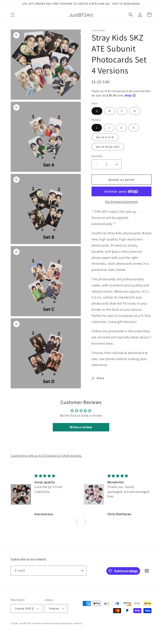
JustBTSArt (25, 623)
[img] (55, 475)
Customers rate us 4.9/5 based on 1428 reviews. (46, 455)
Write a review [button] (81, 427)
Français (54, 608)
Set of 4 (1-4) (105, 137)
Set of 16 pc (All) (108, 147)
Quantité (97, 156)
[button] (12, 14)
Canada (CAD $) (24, 608)
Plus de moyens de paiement (121, 201)
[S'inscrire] (81, 571)
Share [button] (100, 378)
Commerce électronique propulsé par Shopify (57, 623)
